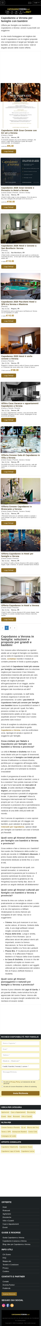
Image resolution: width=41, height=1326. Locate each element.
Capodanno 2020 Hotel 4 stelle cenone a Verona (16, 357)
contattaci (11, 659)
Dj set (23, 1127)
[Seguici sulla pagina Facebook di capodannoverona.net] (7, 1305)
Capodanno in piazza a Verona (14, 1241)
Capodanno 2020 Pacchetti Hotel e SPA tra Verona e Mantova (18, 303)
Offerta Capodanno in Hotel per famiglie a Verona (17, 555)
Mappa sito (7, 1261)
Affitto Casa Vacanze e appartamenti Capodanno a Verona (20, 404)
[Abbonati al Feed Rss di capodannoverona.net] (12, 1305)
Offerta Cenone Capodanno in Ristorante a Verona (16, 507)
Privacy (5, 1268)
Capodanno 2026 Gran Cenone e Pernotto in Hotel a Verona (17, 189)
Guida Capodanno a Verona (13, 1237)
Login (36, 2)
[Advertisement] (20, 1019)
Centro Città (32, 1131)
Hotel (9, 1116)
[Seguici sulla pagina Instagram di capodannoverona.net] (3, 1305)
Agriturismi (5, 1112)
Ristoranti (16, 1116)
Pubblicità (6, 1288)
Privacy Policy (15, 1082)
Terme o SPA (6, 1131)
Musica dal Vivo (33, 1127)
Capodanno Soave (26, 1147)
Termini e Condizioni (11, 1265)
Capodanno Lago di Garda (10, 1151)
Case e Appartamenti (18, 1112)
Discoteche (31, 1112)
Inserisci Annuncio (9, 1294)
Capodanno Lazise (27, 1151)
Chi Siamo (7, 1254)
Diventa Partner (9, 1285)
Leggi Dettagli (8, 151)
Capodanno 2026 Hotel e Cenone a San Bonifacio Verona (18, 247)
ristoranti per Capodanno (12, 827)
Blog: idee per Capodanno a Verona (16, 1244)
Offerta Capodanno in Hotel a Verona (20, 605)
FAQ (4, 1258)
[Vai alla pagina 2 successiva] (14, 628)
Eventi (3, 1116)
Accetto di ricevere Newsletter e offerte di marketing (20, 1086)
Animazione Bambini (19, 1131)
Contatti (6, 1281)
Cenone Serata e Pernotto (10, 1127)
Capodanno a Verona (10, 730)
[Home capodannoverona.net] (22, 8)
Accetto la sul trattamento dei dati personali (19, 1082)
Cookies (6, 1271)
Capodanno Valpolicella (9, 1147)
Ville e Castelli (27, 1116)
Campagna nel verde (8, 1136)
